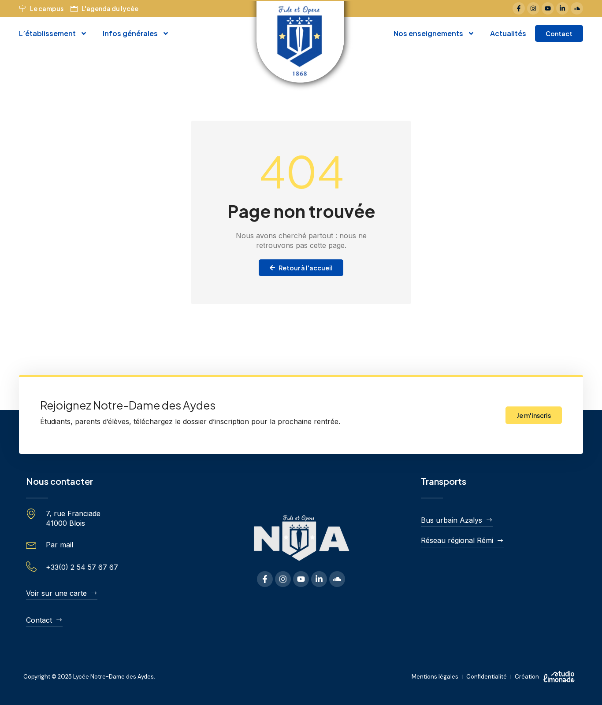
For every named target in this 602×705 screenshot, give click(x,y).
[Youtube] (548, 8)
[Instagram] (533, 8)
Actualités (508, 33)
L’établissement (47, 33)
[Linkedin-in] (562, 8)
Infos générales (130, 33)
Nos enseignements (428, 33)
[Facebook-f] (519, 8)
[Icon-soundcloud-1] (577, 8)
